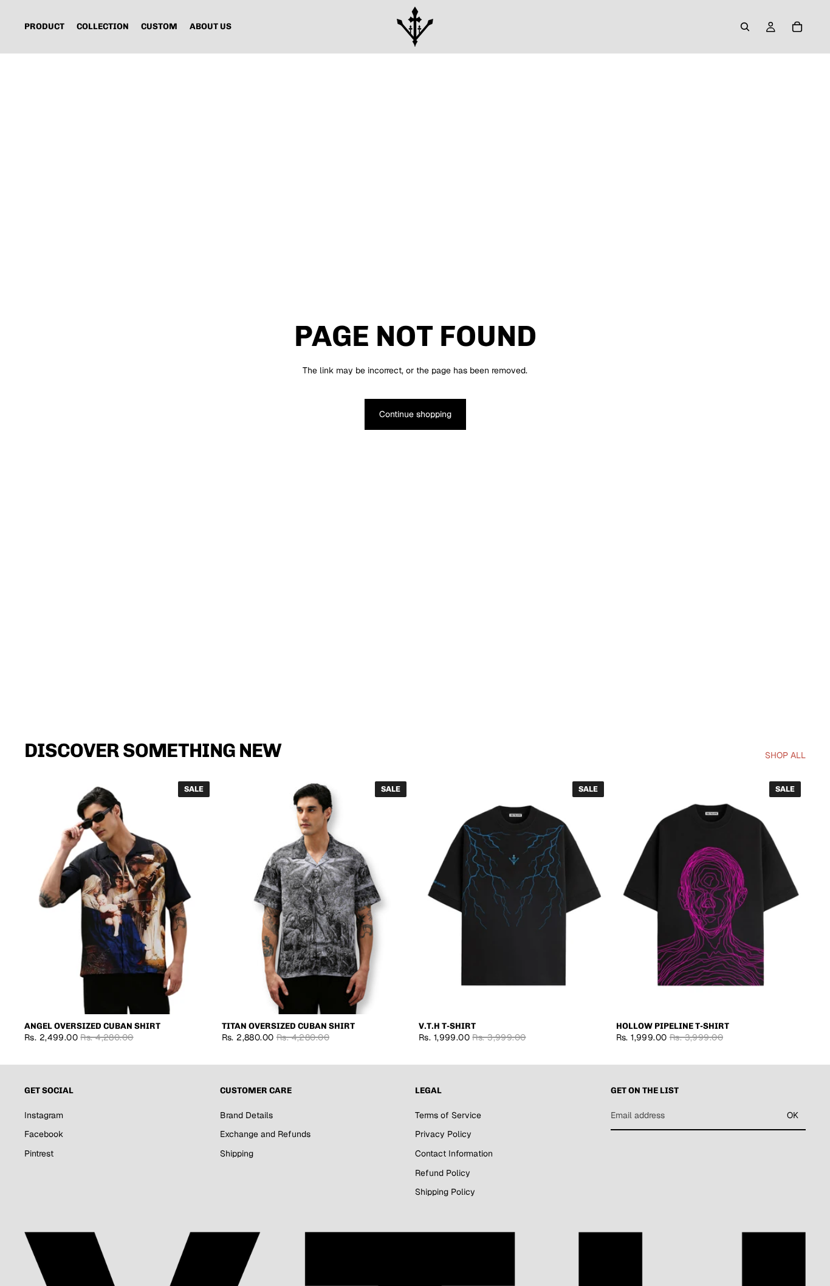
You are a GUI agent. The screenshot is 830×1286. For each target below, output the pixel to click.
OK (792, 1115)
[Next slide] (196, 895)
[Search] (745, 26)
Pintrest (38, 1153)
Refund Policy (442, 1172)
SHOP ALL (785, 755)
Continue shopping (415, 414)
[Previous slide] (42, 895)
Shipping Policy (445, 1191)
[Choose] (196, 995)
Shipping (236, 1153)
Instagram (43, 1114)
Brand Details (246, 1114)
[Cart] (797, 26)
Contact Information (454, 1153)
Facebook (43, 1134)
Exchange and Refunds (265, 1134)
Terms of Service (448, 1114)
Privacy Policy (443, 1134)
